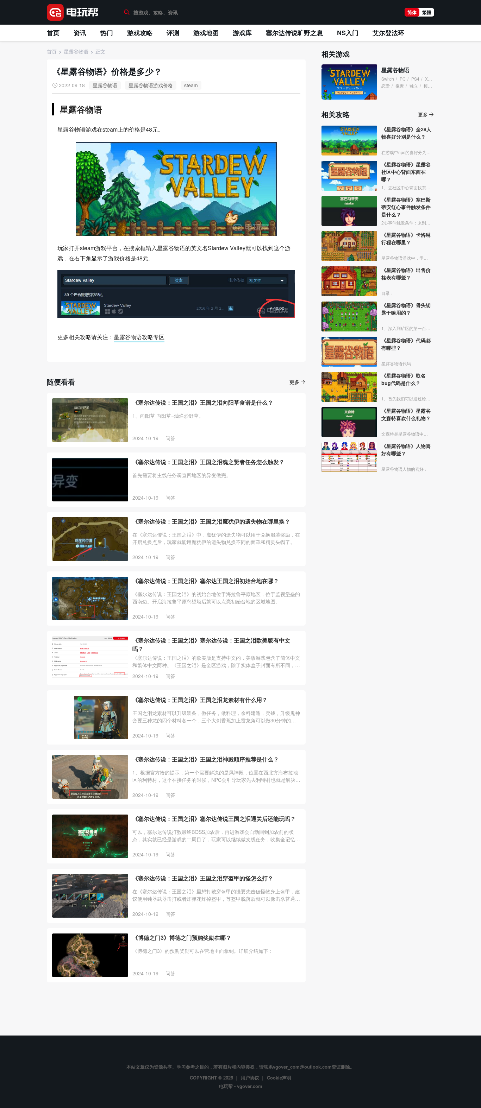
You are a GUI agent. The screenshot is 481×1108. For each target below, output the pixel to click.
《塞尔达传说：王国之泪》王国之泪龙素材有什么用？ (200, 700)
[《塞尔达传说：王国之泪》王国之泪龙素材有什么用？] (90, 717)
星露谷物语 (105, 85)
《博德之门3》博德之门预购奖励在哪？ (181, 937)
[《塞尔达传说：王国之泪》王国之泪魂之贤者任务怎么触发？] (90, 479)
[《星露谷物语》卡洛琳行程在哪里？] (349, 246)
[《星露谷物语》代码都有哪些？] (349, 352)
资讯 (80, 32)
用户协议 (250, 1077)
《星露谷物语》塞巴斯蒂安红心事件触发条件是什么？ (406, 207)
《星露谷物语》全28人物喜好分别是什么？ (406, 133)
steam (191, 85)
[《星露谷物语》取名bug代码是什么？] (349, 387)
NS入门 (347, 32)
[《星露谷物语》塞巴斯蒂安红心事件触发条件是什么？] (349, 211)
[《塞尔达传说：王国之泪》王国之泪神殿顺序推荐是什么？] (90, 777)
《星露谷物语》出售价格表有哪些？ (406, 273)
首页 (53, 32)
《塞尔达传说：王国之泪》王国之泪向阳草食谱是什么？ (202, 402)
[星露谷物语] (349, 82)
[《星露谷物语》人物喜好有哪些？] (349, 457)
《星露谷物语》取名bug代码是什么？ (403, 379)
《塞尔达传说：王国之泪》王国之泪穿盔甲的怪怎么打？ (202, 878)
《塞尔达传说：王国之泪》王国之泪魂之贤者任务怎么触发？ (208, 462)
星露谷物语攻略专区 (139, 337)
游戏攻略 (139, 32)
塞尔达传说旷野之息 (294, 32)
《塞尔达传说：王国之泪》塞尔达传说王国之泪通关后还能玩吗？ (214, 819)
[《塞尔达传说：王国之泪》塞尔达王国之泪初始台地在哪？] (90, 598)
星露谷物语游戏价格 (151, 85)
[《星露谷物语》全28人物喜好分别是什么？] (349, 141)
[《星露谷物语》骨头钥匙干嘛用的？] (349, 316)
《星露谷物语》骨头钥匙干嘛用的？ (406, 309)
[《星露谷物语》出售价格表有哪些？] (349, 281)
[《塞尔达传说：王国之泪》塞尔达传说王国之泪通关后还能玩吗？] (90, 836)
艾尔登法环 (388, 32)
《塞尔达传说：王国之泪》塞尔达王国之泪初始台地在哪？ (205, 581)
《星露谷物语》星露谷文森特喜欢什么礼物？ (406, 414)
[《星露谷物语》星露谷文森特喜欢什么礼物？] (349, 422)
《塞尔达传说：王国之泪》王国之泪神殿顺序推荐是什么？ (205, 759)
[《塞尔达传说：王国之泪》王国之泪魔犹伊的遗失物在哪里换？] (90, 539)
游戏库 (242, 32)
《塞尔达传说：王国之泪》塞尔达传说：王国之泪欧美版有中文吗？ (211, 644)
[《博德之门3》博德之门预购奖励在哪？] (90, 955)
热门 (106, 32)
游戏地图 (206, 32)
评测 (173, 32)
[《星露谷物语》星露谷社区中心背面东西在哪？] (349, 176)
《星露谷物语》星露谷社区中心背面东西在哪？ (406, 172)
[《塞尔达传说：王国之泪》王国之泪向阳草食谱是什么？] (90, 420)
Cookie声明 (279, 1077)
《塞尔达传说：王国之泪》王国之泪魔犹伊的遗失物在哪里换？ (211, 521)
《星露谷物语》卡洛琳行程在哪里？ (406, 238)
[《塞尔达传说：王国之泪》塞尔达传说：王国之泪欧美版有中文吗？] (90, 658)
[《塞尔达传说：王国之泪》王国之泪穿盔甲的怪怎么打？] (90, 896)
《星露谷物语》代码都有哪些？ (406, 344)
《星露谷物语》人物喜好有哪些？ (406, 449)
